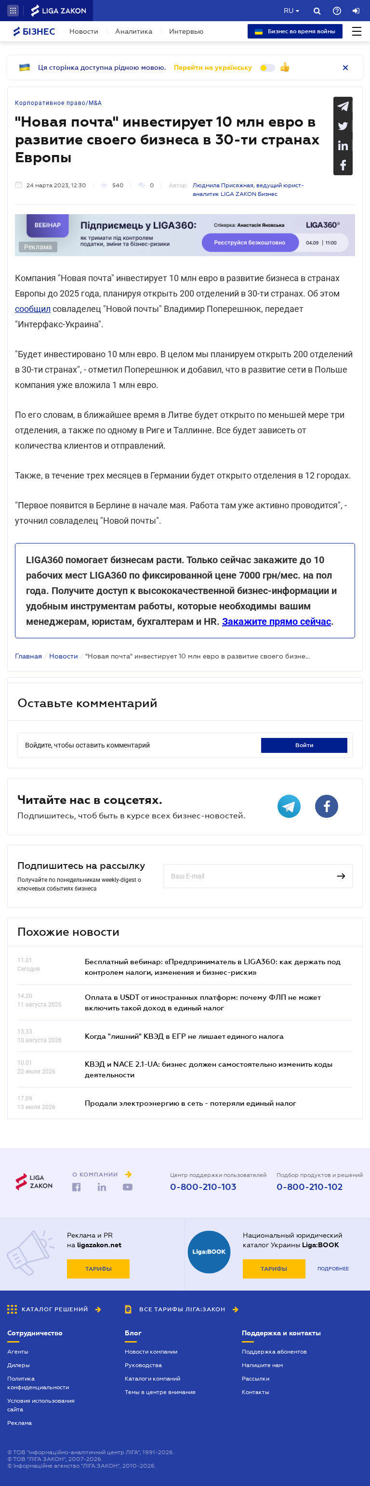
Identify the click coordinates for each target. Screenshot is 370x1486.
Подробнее (333, 1268)
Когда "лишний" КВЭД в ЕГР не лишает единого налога (184, 1036)
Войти (304, 745)
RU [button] (288, 10)
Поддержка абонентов (274, 1351)
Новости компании (151, 1351)
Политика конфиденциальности (38, 1383)
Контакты (255, 1392)
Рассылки (255, 1378)
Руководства (143, 1365)
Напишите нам (262, 1365)
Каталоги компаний (152, 1378)
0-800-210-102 (310, 1187)
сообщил (33, 309)
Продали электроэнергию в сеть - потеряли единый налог (190, 1102)
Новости (83, 31)
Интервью (186, 31)
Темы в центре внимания (160, 1392)
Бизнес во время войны (300, 31)
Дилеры (18, 1365)
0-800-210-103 (203, 1187)
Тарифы (98, 1269)
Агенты (17, 1351)
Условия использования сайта (41, 1405)
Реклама (19, 1423)
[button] (13, 10)
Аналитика (133, 31)
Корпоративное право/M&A (58, 103)
